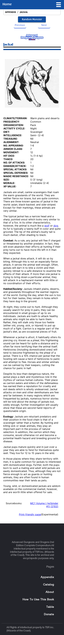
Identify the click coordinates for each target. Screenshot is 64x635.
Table (50, 607)
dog (55, 225)
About (50, 592)
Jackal (24, 12)
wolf (46, 225)
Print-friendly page (30, 514)
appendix (10, 12)
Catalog (48, 584)
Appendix (47, 577)
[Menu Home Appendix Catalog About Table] (58, 4)
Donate (49, 614)
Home (7, 4)
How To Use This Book (38, 599)
